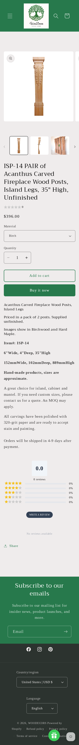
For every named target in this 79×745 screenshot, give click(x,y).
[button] (9, 15)
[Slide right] (75, 147)
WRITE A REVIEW (39, 514)
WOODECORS (37, 723)
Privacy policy (58, 728)
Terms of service (26, 735)
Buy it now (39, 290)
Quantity (10, 248)
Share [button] (13, 546)
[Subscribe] (65, 631)
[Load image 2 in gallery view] (39, 145)
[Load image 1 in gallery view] (19, 145)
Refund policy (35, 728)
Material (10, 226)
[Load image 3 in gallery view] (60, 145)
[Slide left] (4, 147)
